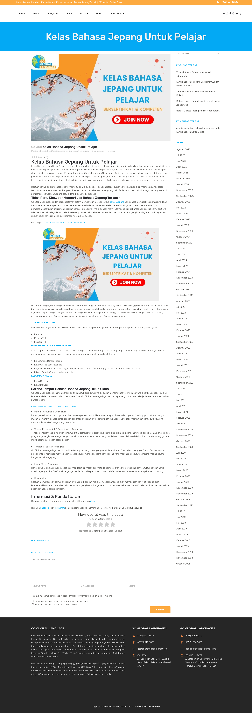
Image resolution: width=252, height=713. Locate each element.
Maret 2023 (182, 324)
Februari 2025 (183, 219)
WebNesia (156, 706)
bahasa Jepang (116, 201)
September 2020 (185, 447)
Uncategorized (58, 151)
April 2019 (181, 528)
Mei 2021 (181, 400)
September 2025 (185, 196)
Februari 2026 (183, 178)
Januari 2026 (182, 184)
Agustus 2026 (183, 149)
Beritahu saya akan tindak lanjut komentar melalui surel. (62, 601)
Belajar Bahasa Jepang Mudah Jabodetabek (197, 110)
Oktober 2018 (183, 563)
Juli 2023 (180, 307)
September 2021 (185, 382)
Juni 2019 (181, 517)
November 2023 (184, 283)
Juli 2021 (180, 388)
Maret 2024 (182, 266)
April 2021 (181, 406)
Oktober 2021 (183, 377)
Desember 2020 (184, 429)
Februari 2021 (183, 417)
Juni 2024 (181, 254)
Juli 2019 (180, 511)
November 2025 (184, 190)
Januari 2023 (182, 336)
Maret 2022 (182, 359)
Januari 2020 (182, 482)
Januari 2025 (182, 225)
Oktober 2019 (183, 499)
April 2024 (181, 260)
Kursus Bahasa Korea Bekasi (190, 131)
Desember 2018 (184, 552)
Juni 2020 (181, 452)
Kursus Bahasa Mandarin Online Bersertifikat (63, 222)
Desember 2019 (184, 487)
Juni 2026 (181, 161)
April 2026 (181, 166)
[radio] (89, 525)
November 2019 (184, 493)
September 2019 (185, 505)
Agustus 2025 (183, 201)
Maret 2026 (182, 172)
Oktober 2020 (183, 441)
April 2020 (181, 464)
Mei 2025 (181, 207)
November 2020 (184, 435)
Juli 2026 (180, 155)
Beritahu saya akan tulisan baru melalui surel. (56, 604)
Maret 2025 (182, 213)
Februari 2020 (183, 476)
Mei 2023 (181, 312)
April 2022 (181, 353)
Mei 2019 (181, 522)
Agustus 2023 (183, 301)
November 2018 (184, 557)
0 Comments (98, 151)
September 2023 (185, 295)
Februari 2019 (183, 540)
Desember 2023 (184, 277)
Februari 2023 (183, 330)
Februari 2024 (183, 271)
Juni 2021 (181, 394)
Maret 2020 (182, 470)
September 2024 (185, 242)
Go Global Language (79, 151)
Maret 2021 (182, 412)
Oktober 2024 (183, 236)
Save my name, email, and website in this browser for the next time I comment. (73, 595)
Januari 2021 (182, 423)
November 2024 (184, 231)
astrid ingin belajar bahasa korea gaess (195, 128)
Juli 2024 (180, 248)
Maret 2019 (182, 534)
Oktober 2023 (183, 289)
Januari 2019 (182, 546)
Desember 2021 (184, 371)
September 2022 (185, 342)
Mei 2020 (181, 458)
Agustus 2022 (183, 347)
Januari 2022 (182, 365)
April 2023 (181, 318)
